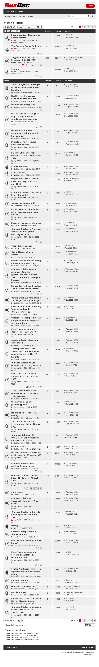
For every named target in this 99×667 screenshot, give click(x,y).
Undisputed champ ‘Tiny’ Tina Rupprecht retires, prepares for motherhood (26, 321)
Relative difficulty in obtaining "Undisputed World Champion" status (26, 309)
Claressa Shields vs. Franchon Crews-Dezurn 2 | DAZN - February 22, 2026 (26, 232)
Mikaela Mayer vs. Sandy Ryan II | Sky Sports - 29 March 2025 (26, 454)
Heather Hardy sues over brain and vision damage (23, 97)
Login (90, 6)
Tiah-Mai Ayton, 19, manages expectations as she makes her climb (25, 87)
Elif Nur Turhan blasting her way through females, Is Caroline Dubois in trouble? (25, 117)
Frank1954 (18, 537)
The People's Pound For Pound (26, 46)
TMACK (16, 248)
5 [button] (91, 27)
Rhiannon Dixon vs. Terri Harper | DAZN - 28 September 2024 (26, 156)
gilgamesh (70, 84)
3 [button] (85, 27)
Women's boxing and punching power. (21, 403)
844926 (69, 69)
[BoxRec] (23, 5)
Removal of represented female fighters (23, 533)
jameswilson (71, 475)
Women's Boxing (13, 23)
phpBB (69, 652)
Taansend (18, 206)
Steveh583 (18, 345)
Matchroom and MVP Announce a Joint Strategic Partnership (25, 133)
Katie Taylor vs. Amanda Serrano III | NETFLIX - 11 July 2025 (25, 376)
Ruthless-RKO (19, 93)
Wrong (14, 525)
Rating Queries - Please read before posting (25, 36)
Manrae (17, 60)
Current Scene (17, 43)
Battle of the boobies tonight (26, 223)
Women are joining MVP (23, 104)
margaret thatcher (73, 592)
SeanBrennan (71, 178)
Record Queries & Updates (21, 62)
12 (32, 65)
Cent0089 (70, 229)
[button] (94, 27)
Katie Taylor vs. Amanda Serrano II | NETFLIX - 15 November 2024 (23, 555)
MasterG (17, 225)
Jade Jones (17, 492)
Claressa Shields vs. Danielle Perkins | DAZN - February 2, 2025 (25, 515)
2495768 (69, 153)
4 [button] (88, 27)
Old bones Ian (19, 407)
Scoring (15, 69)
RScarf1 (69, 209)
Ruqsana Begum (19, 580)
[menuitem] (20, 11)
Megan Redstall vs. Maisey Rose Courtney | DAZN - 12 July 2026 (24, 181)
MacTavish (18, 595)
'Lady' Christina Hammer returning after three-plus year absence (24, 393)
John (16, 40)
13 (35, 65)
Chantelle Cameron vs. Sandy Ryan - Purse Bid (26, 193)
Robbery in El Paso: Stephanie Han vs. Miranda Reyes (26, 599)
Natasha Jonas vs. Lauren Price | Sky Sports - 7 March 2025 (25, 478)
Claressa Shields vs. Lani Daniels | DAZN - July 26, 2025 (26, 364)
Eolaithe (69, 46)
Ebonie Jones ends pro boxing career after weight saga (26, 262)
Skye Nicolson (18, 172)
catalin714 (70, 260)
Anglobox (17, 314)
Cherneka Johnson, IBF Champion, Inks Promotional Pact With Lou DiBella (25, 438)
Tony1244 (69, 402)
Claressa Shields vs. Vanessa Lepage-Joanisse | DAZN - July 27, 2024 (26, 610)
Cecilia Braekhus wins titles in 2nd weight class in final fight (26, 299)
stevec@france (72, 586)
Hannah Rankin (18, 446)
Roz (15, 528)
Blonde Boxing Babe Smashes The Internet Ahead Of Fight (26, 287)
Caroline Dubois (19, 166)
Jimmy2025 (70, 446)
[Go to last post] (72, 35)
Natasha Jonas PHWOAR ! (24, 586)
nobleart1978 (19, 589)
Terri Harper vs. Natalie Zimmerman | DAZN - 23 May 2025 (25, 424)
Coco (68, 580)
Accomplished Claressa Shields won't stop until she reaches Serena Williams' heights (25, 352)
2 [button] (82, 27)
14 (37, 65)
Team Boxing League (21, 246)
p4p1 (68, 552)
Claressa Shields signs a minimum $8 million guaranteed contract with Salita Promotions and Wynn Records (25, 274)
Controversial (19, 545)
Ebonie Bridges (18, 592)
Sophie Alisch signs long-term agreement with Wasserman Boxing (26, 572)
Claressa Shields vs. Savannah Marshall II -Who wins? (24, 501)
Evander (69, 607)
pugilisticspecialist (73, 57)
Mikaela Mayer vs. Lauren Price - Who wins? (23, 143)
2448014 (69, 192)
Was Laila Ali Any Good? (23, 203)
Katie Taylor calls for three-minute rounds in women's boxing (25, 212)
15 (40, 65)
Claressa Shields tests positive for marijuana (22, 464)
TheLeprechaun (20, 122)
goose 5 (17, 257)
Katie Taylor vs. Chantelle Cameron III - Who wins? (24, 330)
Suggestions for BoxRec (23, 57)
